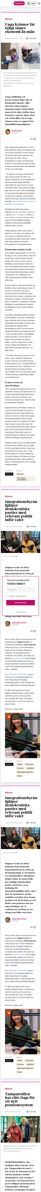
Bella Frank (17, 131)
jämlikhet (30, 768)
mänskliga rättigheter (25, 772)
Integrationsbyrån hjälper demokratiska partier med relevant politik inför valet (21, 511)
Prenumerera (19, 3)
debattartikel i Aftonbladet (17, 674)
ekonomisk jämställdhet (22, 479)
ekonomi (20, 474)
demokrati (29, 764)
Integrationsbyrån (18, 658)
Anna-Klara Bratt (19, 623)
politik (19, 776)
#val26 (19, 764)
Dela (31, 139)
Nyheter (9, 19)
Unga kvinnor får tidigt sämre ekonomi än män (20, 28)
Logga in (33, 3)
